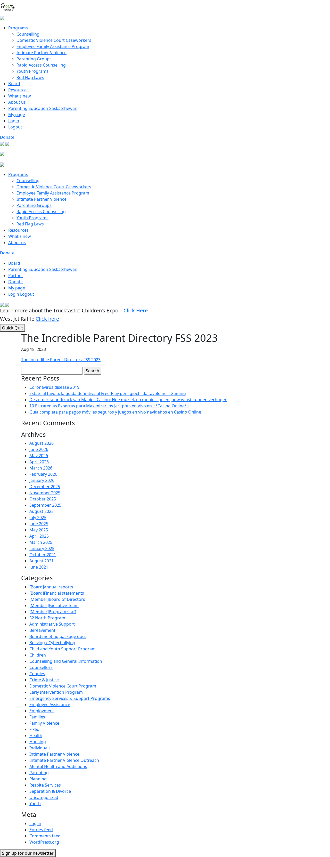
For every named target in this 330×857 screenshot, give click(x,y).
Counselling (27, 34)
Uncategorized (43, 797)
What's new (19, 96)
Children (37, 655)
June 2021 (38, 567)
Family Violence (44, 723)
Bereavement (42, 630)
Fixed (34, 729)
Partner (15, 275)
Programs (18, 28)
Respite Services (45, 785)
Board (14, 83)
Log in (35, 823)
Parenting (39, 772)
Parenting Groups (34, 59)
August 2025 (41, 511)
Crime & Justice (44, 680)
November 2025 (44, 493)
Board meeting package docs (57, 636)
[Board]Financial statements (56, 593)
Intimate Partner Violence (41, 52)
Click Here (135, 310)
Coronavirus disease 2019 (54, 387)
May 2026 (38, 455)
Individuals (40, 748)
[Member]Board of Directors (57, 599)
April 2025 (39, 536)
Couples (37, 673)
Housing (37, 742)
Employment (41, 711)
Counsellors (41, 667)
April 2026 (39, 462)
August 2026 (41, 443)
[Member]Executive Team (54, 605)
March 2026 (40, 468)
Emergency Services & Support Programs (69, 698)
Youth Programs (32, 71)
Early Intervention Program (56, 692)
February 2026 (43, 474)
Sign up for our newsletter (28, 853)
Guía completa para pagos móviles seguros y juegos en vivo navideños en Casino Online (115, 412)
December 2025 (44, 486)
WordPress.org (44, 842)
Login (13, 121)
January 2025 (41, 548)
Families (37, 717)
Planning (38, 779)
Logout (15, 127)
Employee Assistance (49, 704)
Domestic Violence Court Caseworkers (53, 40)
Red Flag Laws (30, 77)
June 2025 (38, 524)
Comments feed (45, 836)
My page (16, 114)
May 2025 (38, 530)
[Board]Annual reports (51, 587)
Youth (35, 803)
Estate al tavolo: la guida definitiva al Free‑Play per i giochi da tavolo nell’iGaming (107, 393)
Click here (47, 318)
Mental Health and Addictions (58, 766)
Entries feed (41, 829)
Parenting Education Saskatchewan (42, 108)
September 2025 (45, 505)
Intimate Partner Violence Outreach (64, 760)
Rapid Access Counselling (41, 65)
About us (17, 102)
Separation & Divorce (50, 791)
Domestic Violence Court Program (62, 686)
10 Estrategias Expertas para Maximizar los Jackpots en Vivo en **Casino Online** (109, 406)
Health (35, 735)
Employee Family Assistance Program (52, 46)
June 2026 (38, 449)
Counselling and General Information (65, 661)
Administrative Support (52, 624)
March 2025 (40, 542)
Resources (18, 90)
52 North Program (47, 618)
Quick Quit (12, 328)
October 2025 (42, 499)
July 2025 (37, 517)
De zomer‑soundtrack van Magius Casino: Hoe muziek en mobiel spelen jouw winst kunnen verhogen (128, 399)
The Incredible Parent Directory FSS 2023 (61, 359)
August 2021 (41, 561)
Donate (7, 137)
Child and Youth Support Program (62, 649)
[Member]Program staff (52, 612)
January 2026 (41, 480)
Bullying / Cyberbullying (52, 642)
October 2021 (42, 554)
